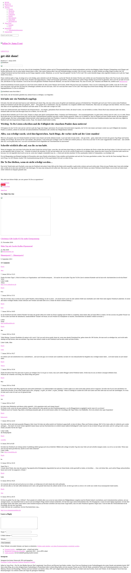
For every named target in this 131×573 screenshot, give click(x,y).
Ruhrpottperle (4, 417)
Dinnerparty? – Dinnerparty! (12, 255)
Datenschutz (8, 32)
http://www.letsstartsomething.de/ (11, 510)
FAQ (10, 26)
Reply (2, 266)
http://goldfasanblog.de (8, 323)
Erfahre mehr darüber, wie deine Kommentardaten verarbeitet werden (58, 546)
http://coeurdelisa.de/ (10, 452)
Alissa (2, 270)
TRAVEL (11, 11)
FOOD (10, 9)
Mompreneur (123, 81)
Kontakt (10, 25)
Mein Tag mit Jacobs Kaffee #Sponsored (17, 246)
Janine (2, 349)
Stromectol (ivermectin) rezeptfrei (15, 551)
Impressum (8, 28)
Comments (5, 183)
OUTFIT (11, 13)
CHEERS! (11, 14)
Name (3, 532)
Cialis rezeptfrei (9, 553)
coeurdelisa (3, 439)
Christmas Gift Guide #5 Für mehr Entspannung (20, 239)
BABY (10, 16)
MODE (7, 2)
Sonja (2, 307)
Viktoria (3, 365)
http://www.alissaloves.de (8, 284)
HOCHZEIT (12, 18)
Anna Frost (8, 23)
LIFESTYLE (9, 6)
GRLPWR (11, 20)
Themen (7, 7)
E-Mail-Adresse (6, 535)
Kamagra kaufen (10, 549)
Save (4, 184)
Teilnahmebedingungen (15, 30)
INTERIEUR (12, 21)
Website (3, 539)
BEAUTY (8, 4)
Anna (2, 493)
